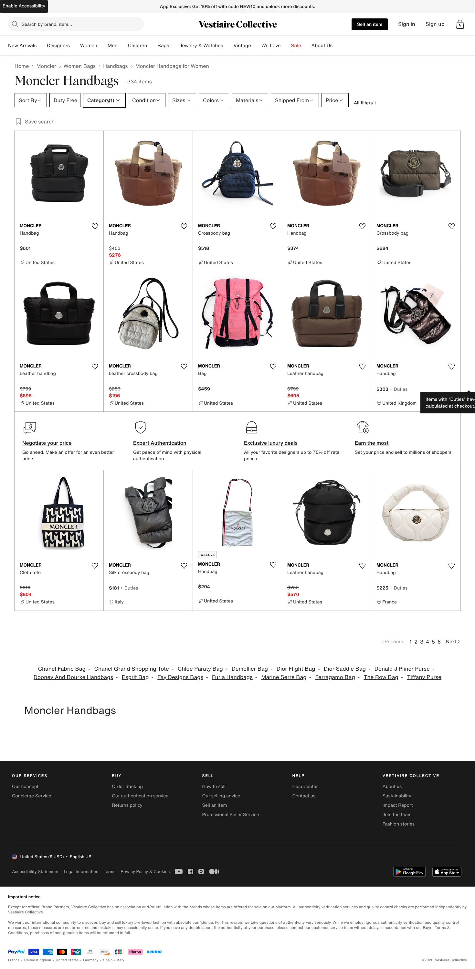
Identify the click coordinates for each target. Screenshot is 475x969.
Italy (120, 960)
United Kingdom (37, 960)
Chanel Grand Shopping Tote (131, 669)
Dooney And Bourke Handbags (73, 677)
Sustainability (397, 796)
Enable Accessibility (24, 6)
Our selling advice (221, 796)
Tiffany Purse (424, 677)
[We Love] (286, 45)
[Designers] (75, 45)
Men (113, 45)
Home (22, 66)
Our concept (25, 786)
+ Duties (398, 389)
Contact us (304, 796)
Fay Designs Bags (180, 677)
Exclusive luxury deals (271, 443)
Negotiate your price (47, 443)
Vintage (242, 45)
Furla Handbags (232, 677)
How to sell (213, 786)
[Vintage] (256, 45)
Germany (91, 960)
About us (392, 786)
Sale (296, 45)
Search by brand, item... (47, 24)
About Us (321, 45)
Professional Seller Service (230, 814)
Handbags (115, 66)
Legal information (81, 871)
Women (88, 45)
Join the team (397, 814)
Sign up (435, 24)
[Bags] (174, 45)
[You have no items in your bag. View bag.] (460, 24)
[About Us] (337, 45)
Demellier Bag (250, 669)
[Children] (152, 45)
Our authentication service (140, 796)
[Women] (102, 45)
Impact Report (398, 805)
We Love (271, 45)
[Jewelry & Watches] (228, 45)
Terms (109, 871)
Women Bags (80, 66)
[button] (460, 24)
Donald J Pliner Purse (402, 669)
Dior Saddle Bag (345, 669)
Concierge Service (31, 796)
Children (137, 45)
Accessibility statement (35, 871)
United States (67, 960)
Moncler (46, 66)
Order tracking (127, 786)
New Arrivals (22, 45)
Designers (58, 45)
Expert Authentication (159, 443)
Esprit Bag (135, 677)
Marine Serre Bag (284, 677)
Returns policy (127, 805)
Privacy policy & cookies (145, 871)
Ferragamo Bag (335, 677)
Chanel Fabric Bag (62, 669)
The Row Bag (381, 677)
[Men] (122, 45)
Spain (108, 960)
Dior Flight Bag (296, 669)
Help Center (305, 786)
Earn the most (372, 443)
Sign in (406, 24)
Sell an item (369, 24)
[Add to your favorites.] (95, 226)
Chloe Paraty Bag (200, 669)
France (14, 960)
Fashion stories (399, 824)
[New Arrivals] (41, 45)
